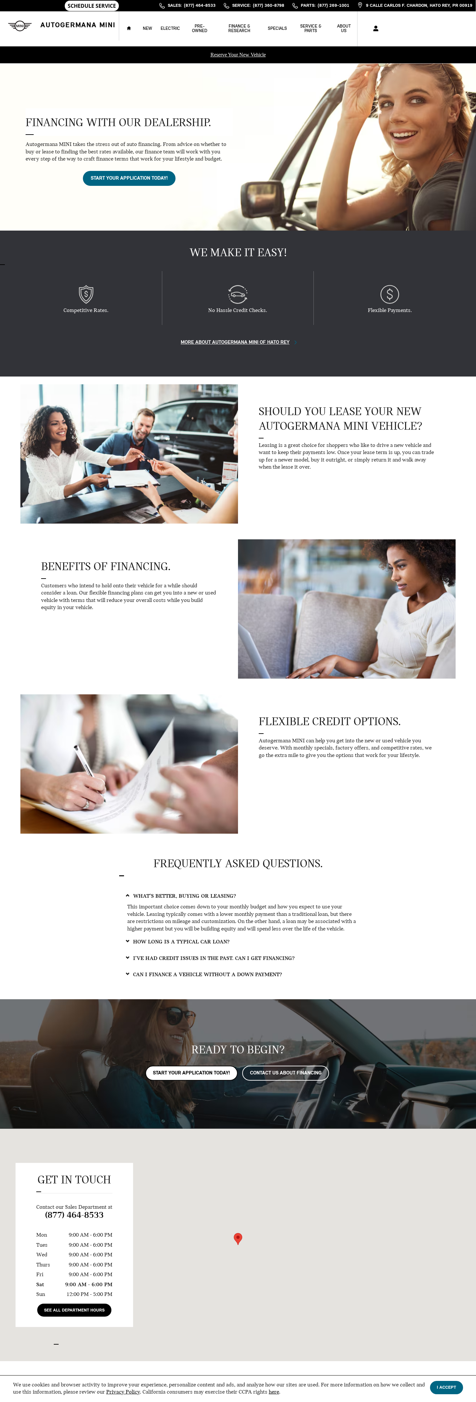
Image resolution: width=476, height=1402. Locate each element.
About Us (344, 28)
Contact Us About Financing (286, 1073)
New (147, 28)
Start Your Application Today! (129, 178)
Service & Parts (310, 28)
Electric (170, 28)
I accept (446, 1387)
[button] (238, 896)
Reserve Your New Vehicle (238, 54)
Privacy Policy (123, 1392)
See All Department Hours (74, 1310)
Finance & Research (239, 28)
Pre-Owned (199, 28)
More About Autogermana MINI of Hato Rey (235, 342)
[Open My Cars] (374, 29)
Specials (277, 28)
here (274, 1392)
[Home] (18, 26)
